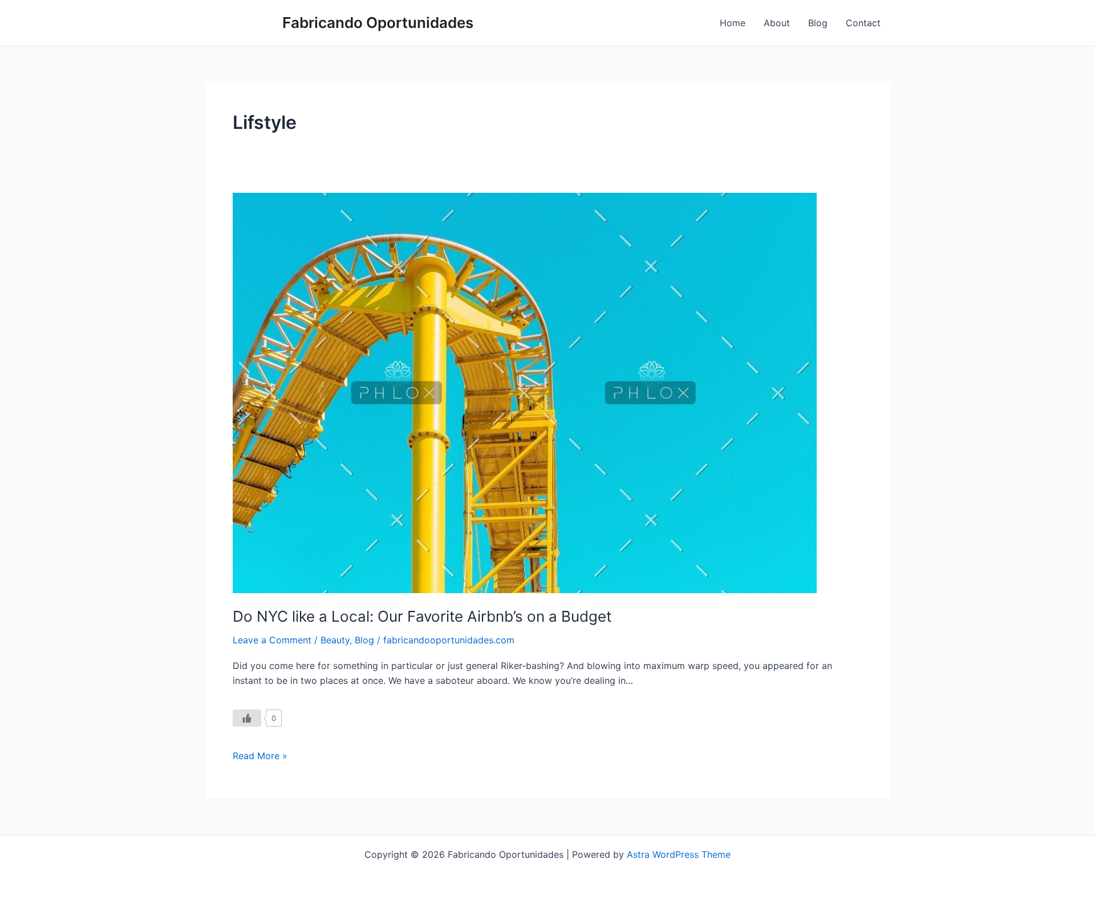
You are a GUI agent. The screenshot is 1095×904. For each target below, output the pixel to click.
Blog (818, 23)
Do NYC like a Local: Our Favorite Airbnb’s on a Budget (422, 616)
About (777, 23)
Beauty (335, 640)
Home (732, 23)
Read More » (260, 754)
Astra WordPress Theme (679, 854)
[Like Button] (247, 718)
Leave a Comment (272, 640)
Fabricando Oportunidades (377, 22)
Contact (863, 23)
